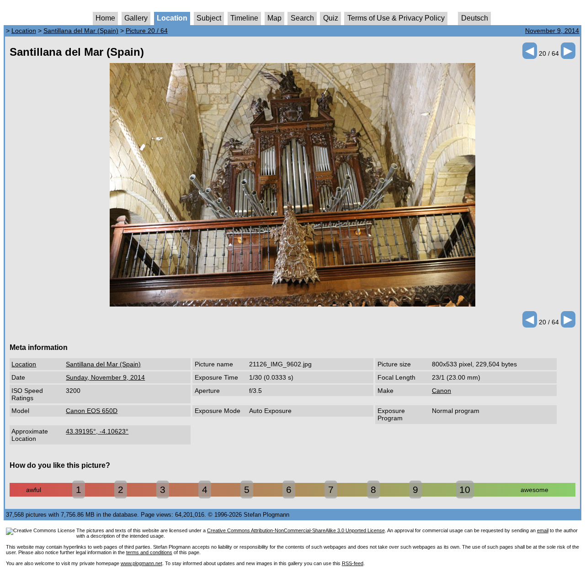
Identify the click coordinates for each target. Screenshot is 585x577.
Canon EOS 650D (91, 410)
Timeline (244, 18)
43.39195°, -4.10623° (97, 431)
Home (105, 18)
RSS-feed (352, 563)
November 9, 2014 (552, 30)
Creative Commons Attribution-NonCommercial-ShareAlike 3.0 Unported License (296, 530)
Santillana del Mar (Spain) (80, 30)
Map (274, 18)
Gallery (136, 18)
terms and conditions (149, 552)
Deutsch (474, 18)
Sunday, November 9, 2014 (105, 377)
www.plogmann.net (141, 563)
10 (464, 489)
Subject (209, 18)
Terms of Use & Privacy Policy (396, 18)
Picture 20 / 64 (147, 30)
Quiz (330, 18)
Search (302, 18)
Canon (441, 390)
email (542, 530)
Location (172, 18)
